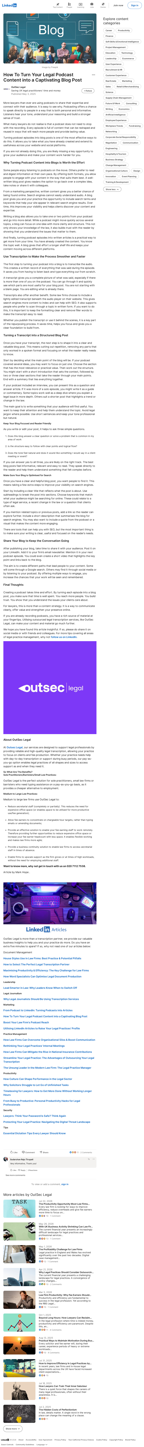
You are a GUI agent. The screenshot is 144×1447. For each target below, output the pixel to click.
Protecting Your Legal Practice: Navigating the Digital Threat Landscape (46, 1121)
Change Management (116, 165)
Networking (111, 131)
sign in (64, 1184)
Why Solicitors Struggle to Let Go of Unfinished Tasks (36, 1085)
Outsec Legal (15, 747)
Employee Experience (116, 120)
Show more (11, 1428)
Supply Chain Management (118, 98)
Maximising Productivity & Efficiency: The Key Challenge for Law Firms (46, 970)
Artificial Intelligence (115, 114)
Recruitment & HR (114, 70)
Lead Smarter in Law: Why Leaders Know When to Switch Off (40, 987)
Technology (127, 53)
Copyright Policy (116, 1440)
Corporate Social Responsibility (121, 137)
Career (109, 30)
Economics (124, 109)
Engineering (111, 148)
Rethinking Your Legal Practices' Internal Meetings (34, 1045)
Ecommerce (128, 58)
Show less (111, 189)
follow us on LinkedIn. (64, 637)
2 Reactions (32, 1170)
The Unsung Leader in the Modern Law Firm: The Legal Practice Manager (47, 1067)
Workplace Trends (114, 126)
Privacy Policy (60, 1440)
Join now (118, 5)
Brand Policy (130, 1440)
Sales (108, 86)
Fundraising (135, 126)
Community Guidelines (25, 1444)
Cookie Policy (101, 1440)
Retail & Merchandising (128, 86)
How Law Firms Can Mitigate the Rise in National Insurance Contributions (47, 1051)
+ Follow (88, 91)
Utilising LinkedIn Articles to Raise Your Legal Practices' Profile (41, 1028)
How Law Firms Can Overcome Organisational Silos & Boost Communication (49, 1039)
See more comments (15, 1175)
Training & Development (117, 182)
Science (109, 92)
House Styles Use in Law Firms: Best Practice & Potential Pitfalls (42, 958)
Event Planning (129, 176)
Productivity (124, 30)
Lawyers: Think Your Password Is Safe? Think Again (34, 1115)
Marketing (127, 81)
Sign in (134, 5)
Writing (109, 109)
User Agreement (45, 1440)
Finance (109, 36)
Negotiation (111, 143)
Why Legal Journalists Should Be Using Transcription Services (41, 999)
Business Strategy (114, 159)
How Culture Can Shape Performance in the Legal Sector (37, 1078)
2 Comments (86, 1152)
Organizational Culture (117, 171)
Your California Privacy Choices (81, 1440)
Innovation (111, 176)
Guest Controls (7, 1444)
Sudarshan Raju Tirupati (21, 1159)
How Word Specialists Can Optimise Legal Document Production (42, 976)
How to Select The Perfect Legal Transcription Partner (36, 964)
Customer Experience (116, 75)
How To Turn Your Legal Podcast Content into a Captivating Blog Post (45, 1016)
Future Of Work (113, 103)
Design (136, 171)
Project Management (116, 47)
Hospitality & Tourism (116, 154)
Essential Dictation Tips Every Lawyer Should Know (34, 1133)
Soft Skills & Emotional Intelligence (122, 41)
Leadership (111, 58)
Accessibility (31, 1440)
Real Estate (111, 81)
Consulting (131, 103)
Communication (130, 143)
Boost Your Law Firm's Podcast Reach (26, 1022)
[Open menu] (93, 75)
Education (110, 53)
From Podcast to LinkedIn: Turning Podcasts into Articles (38, 1010)
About (20, 1440)
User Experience (113, 64)
